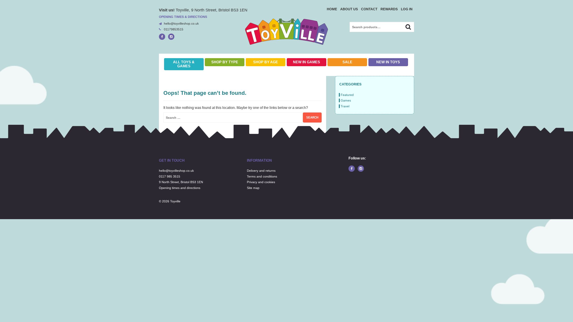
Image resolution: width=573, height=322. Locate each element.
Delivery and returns (261, 170)
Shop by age (265, 62)
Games (346, 100)
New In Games (306, 62)
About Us (349, 9)
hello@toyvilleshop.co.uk (181, 23)
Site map (253, 188)
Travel (345, 106)
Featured (347, 95)
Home (332, 9)
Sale (347, 62)
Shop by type (224, 62)
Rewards (389, 9)
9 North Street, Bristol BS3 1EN (181, 182)
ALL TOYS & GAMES (184, 64)
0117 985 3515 (169, 176)
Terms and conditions (262, 176)
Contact (369, 9)
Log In (407, 9)
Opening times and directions (179, 188)
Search (404, 26)
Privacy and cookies (261, 182)
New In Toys (388, 62)
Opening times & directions (183, 17)
